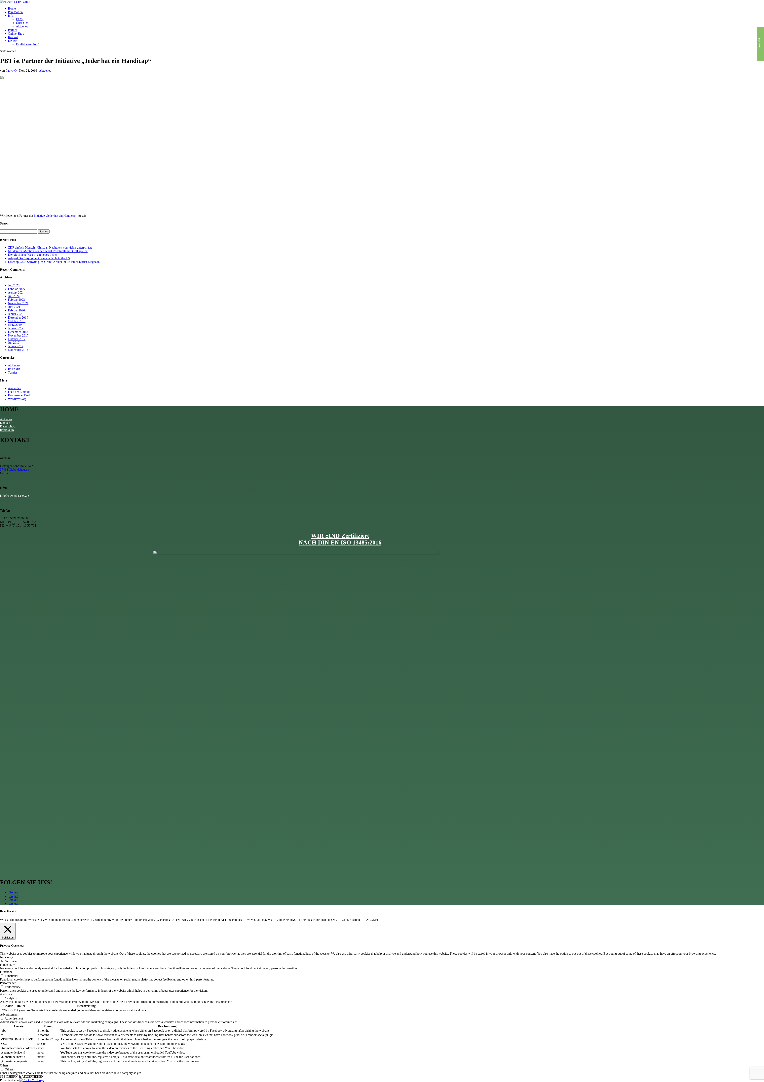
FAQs (19, 19)
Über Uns (22, 22)
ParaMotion (15, 12)
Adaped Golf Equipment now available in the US (39, 258)
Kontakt (13, 37)
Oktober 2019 (16, 321)
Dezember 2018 (18, 332)
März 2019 (15, 324)
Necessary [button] (6, 957)
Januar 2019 (15, 328)
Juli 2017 (13, 342)
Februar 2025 (16, 289)
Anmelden (14, 388)
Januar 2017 (15, 346)
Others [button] (4, 1065)
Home (12, 8)
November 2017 (18, 335)
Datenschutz (8, 426)
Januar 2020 (15, 314)
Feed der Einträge (19, 391)
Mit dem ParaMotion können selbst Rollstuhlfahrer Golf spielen (48, 251)
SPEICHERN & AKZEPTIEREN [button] (22, 1076)
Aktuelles (22, 26)
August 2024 (16, 292)
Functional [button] (6, 972)
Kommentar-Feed (19, 395)
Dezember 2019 (18, 317)
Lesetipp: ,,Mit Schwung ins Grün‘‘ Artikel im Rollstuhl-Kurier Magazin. (54, 261)
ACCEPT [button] (372, 919)
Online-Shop (16, 33)
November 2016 (18, 349)
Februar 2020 (16, 310)
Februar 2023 (16, 299)
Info (10, 15)
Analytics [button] (6, 994)
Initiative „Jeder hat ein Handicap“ (55, 215)
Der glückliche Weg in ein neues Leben (32, 254)
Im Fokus (14, 369)
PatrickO (11, 70)
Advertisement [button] (9, 1014)
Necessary (11, 961)
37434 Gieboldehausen (14, 469)
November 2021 (18, 303)
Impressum (7, 430)
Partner (12, 30)
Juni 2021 (14, 306)
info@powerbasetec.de (14, 495)
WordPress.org (17, 399)
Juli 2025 (13, 285)
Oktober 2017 (16, 339)
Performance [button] (8, 983)
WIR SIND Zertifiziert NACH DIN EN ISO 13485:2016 (340, 539)
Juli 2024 (13, 296)
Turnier (12, 372)
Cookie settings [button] (351, 919)
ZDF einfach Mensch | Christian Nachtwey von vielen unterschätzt (50, 247)
